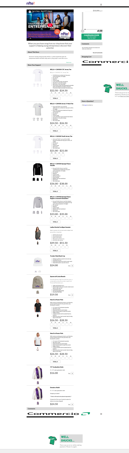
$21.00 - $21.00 (59, 150)
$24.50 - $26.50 (59, 123)
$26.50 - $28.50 (59, 320)
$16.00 (54, 372)
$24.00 (54, 265)
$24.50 (54, 404)
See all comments (97, 52)
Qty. (69, 265)
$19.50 (54, 294)
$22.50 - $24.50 (59, 90)
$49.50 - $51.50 (59, 242)
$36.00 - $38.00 (59, 183)
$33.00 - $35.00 (59, 214)
